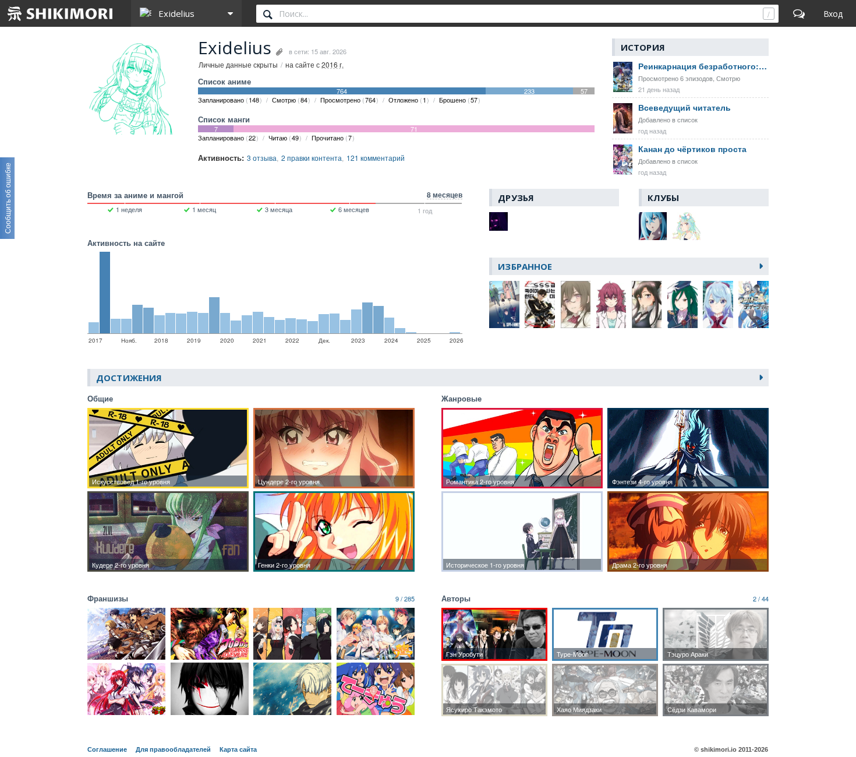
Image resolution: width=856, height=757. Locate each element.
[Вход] (833, 13)
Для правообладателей (173, 749)
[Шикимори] (60, 13)
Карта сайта (238, 749)
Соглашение (107, 749)
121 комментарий (375, 158)
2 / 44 (761, 598)
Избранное (525, 266)
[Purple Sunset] (498, 221)
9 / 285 (405, 598)
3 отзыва (262, 158)
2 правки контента (311, 158)
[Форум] (798, 13)
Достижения (129, 377)
